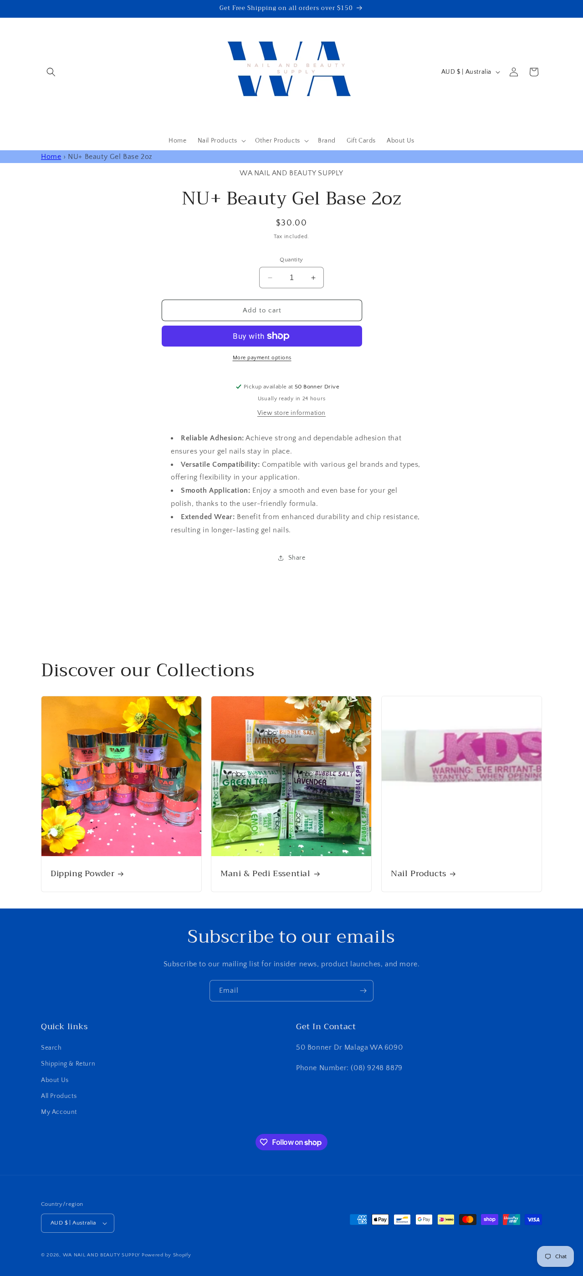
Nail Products (418, 874)
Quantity (291, 259)
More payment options (262, 358)
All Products (59, 1096)
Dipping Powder (82, 874)
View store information (291, 413)
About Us (55, 1080)
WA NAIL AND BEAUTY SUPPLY (101, 1255)
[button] (51, 72)
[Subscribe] (363, 990)
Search (51, 1047)
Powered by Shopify (166, 1255)
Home (51, 157)
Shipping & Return (68, 1063)
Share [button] (297, 557)
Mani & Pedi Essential (265, 874)
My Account (59, 1112)
